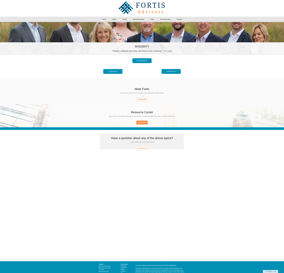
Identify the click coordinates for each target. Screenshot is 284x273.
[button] (104, 19)
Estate (122, 269)
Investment (123, 267)
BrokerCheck (172, 265)
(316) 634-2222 (106, 266)
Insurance (123, 271)
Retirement (124, 266)
